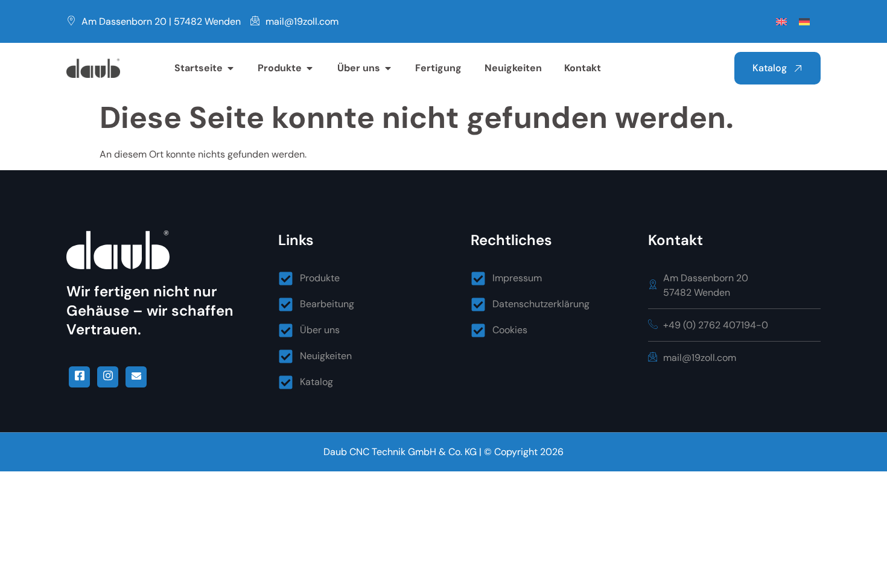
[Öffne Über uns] (388, 68)
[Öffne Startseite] (230, 68)
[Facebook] (79, 376)
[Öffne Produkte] (309, 68)
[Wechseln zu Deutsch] (804, 21)
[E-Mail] (136, 376)
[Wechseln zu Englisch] (781, 21)
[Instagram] (107, 376)
